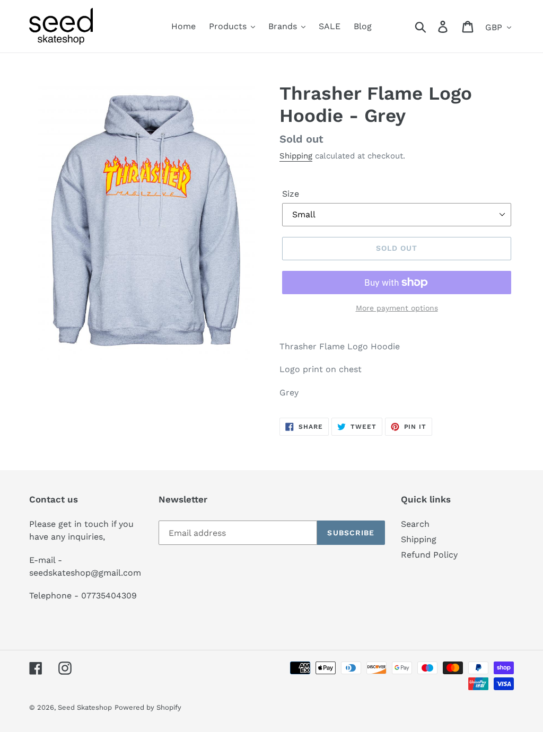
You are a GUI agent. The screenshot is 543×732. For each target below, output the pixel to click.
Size (290, 194)
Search (415, 524)
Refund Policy (429, 555)
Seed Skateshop (85, 707)
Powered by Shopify (148, 707)
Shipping (295, 156)
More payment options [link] (397, 308)
